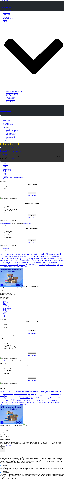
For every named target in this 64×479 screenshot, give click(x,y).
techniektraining (45, 260)
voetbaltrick (22, 265)
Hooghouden (32, 256)
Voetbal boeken (7, 172)
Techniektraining (10, 98)
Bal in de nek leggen (10, 207)
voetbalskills (56, 262)
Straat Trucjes (6, 15)
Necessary (4, 465)
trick (62, 260)
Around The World (9, 210)
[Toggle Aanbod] (8, 127)
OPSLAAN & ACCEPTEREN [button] (8, 478)
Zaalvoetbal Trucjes (8, 18)
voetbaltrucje (54, 265)
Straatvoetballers (7, 170)
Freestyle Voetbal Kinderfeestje (14, 91)
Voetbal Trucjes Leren (5, 223)
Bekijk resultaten (32, 195)
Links (4, 163)
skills (3, 260)
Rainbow (7, 206)
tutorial (25, 262)
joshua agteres (44, 256)
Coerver (7, 254)
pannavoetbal (37, 258)
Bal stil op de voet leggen (11, 209)
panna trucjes (17, 258)
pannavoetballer (46, 258)
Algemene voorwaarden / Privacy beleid (13, 177)
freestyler (27, 254)
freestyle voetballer (9, 256)
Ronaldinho (53, 258)
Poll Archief (6, 248)
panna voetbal (26, 258)
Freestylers (5, 167)
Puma (6, 190)
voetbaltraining (13, 265)
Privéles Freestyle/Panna (12, 93)
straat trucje (16, 260)
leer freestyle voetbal (56, 256)
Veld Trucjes (6, 17)
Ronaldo (59, 258)
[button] (34, 56)
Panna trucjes (6, 14)
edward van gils (14, 254)
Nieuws (5, 176)
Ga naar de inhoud (4, 0)
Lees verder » (11, 158)
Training (5, 20)
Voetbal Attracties (10, 97)
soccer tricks (9, 260)
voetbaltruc (32, 265)
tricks (2, 262)
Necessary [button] (2, 464)
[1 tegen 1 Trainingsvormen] (14, 147)
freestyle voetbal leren (21, 256)
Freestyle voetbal (10, 100)
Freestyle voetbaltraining (12, 94)
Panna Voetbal (9, 101)
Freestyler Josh (27, 223)
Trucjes (19, 262)
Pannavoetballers (7, 169)
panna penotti (10, 258)
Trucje (10, 262)
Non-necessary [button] (3, 471)
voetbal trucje (44, 265)
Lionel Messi (8, 232)
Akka (2, 254)
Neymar (7, 234)
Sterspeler (5, 165)
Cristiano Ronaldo (9, 231)
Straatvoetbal (26, 260)
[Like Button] (0, 161)
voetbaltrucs (23, 266)
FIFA (4, 166)
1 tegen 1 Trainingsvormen (10, 151)
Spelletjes (5, 173)
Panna (3, 258)
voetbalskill (46, 262)
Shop (4, 102)
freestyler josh (40, 254)
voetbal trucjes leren (11, 266)
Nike (6, 187)
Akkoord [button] (2, 445)
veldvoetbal (32, 262)
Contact (5, 179)
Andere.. (7, 212)
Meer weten (9, 445)
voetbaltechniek (3, 265)
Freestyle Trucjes (7, 13)
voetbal (38, 262)
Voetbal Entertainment (11, 95)
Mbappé (7, 235)
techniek (36, 260)
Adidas (7, 188)
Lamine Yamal (8, 237)
